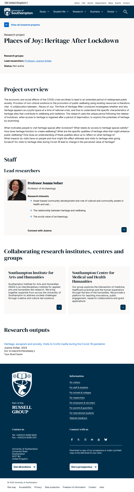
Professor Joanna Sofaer (38, 60)
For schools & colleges (80, 392)
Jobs (101, 487)
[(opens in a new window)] (72, 439)
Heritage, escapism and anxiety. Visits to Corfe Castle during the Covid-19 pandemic (54, 344)
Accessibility (25, 487)
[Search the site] (124, 12)
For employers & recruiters (82, 402)
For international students (82, 413)
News (110, 3)
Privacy (38, 487)
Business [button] (95, 11)
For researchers (77, 397)
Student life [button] (59, 11)
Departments (100, 3)
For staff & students (79, 387)
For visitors (75, 382)
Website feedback (78, 418)
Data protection (52, 487)
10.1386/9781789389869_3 (22, 351)
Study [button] (43, 11)
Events (118, 3)
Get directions (22, 466)
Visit (83, 3)
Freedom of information (74, 487)
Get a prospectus (81, 466)
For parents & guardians (81, 407)
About (77, 3)
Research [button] (78, 11)
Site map (11, 487)
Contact (126, 3)
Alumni (90, 3)
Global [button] (110, 11)
